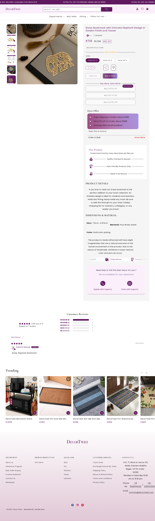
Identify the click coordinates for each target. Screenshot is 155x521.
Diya (66, 462)
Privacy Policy (99, 482)
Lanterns (67, 478)
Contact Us (10, 478)
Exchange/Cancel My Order (104, 466)
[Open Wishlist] (142, 8)
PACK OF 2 (94, 60)
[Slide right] (146, 372)
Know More (140, 137)
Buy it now (110, 76)
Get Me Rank (40, 509)
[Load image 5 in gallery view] (11, 69)
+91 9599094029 (135, 485)
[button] (147, 8)
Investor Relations (13, 474)
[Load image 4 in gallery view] (11, 59)
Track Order (98, 462)
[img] (16, 343)
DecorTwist (17, 509)
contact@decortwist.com (141, 492)
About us (9, 462)
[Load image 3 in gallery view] (11, 49)
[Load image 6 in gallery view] (11, 79)
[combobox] (77, 9)
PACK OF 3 (108, 60)
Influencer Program (14, 466)
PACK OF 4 (124, 60)
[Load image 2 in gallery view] (11, 39)
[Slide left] (142, 372)
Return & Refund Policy (102, 474)
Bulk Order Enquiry (13, 470)
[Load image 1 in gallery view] (11, 29)
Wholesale (10, 482)
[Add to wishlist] (113, 67)
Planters (67, 470)
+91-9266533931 (149, 485)
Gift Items (39, 462)
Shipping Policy (99, 470)
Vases (66, 474)
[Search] (106, 9)
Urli (65, 466)
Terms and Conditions (102, 478)
